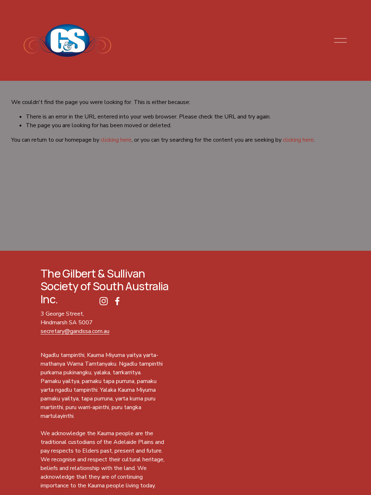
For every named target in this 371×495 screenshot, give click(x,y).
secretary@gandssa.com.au (75, 331)
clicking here (116, 140)
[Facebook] (117, 301)
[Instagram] (103, 301)
